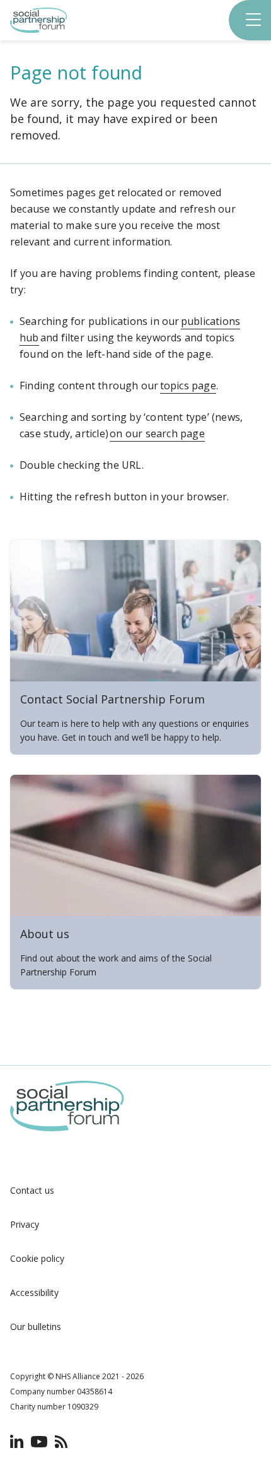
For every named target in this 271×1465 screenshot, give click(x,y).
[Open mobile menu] (254, 20)
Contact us (32, 1190)
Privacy (24, 1224)
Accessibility (34, 1292)
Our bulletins (35, 1327)
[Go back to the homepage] (38, 29)
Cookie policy (37, 1258)
